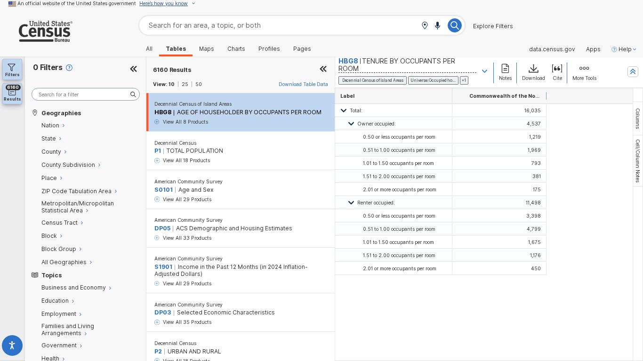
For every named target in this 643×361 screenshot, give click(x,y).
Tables (176, 49)
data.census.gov (552, 49)
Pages (302, 49)
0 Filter (48, 67)
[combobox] (302, 25)
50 (198, 84)
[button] (424, 26)
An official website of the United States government (76, 3)
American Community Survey (188, 181)
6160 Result (172, 69)
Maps (206, 49)
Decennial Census (175, 143)
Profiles (269, 49)
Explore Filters (493, 26)
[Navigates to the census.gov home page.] (36, 38)
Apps (593, 49)
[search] (86, 94)
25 (185, 84)
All (149, 49)
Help (625, 49)
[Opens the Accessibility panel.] (12, 347)
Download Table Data (303, 84)
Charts (236, 49)
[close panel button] (323, 70)
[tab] (638, 118)
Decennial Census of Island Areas (193, 104)
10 (172, 84)
